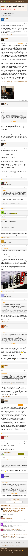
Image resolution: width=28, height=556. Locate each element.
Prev (14, 499)
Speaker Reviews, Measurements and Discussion (15, 513)
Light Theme (4, 548)
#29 (26, 330)
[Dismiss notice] (26, 5)
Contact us (3, 550)
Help (20, 550)
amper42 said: (4, 248)
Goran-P (4, 530)
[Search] (26, 1)
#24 (26, 148)
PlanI (4, 513)
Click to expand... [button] (14, 121)
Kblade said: (3, 110)
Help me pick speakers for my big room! (13, 529)
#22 (26, 43)
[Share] (24, 23)
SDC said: (3, 219)
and (6, 237)
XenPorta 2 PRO (3, 554)
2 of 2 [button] (17, 499)
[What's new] (24, 1)
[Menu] (1, 1)
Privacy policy (15, 550)
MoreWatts (5, 537)
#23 (26, 108)
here (13, 7)
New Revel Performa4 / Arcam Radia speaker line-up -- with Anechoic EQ (15, 535)
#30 (26, 370)
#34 (26, 479)
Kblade (3, 15)
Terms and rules (9, 550)
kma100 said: (4, 460)
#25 (26, 187)
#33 (26, 457)
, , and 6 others (8, 433)
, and (7, 34)
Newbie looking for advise (10, 524)
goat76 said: (3, 302)
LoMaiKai (5, 525)
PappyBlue (5, 519)
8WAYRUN (14, 554)
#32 (26, 441)
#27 (26, 245)
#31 (26, 405)
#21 (26, 23)
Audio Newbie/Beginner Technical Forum (14, 525)
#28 (26, 299)
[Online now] (3, 454)
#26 (26, 216)
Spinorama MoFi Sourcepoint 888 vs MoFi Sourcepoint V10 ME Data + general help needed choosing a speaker (14, 510)
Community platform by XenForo (11, 552)
